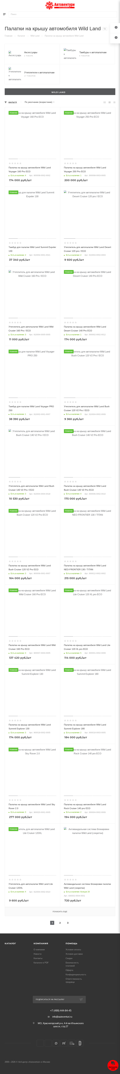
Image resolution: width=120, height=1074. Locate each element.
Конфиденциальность (76, 974)
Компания (41, 943)
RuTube (64, 1043)
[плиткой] (104, 102)
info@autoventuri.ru (62, 1016)
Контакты (38, 958)
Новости (37, 954)
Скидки (69, 958)
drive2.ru (80, 1043)
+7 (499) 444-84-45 (60, 1010)
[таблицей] (114, 102)
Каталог (10, 943)
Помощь (71, 943)
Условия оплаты (73, 949)
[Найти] (113, 14)
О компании (39, 949)
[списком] (109, 102)
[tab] (60, 91)
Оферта (69, 970)
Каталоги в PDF (41, 963)
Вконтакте (40, 1043)
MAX (56, 1043)
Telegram (48, 1043)
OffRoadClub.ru (72, 1043)
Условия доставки (74, 954)
